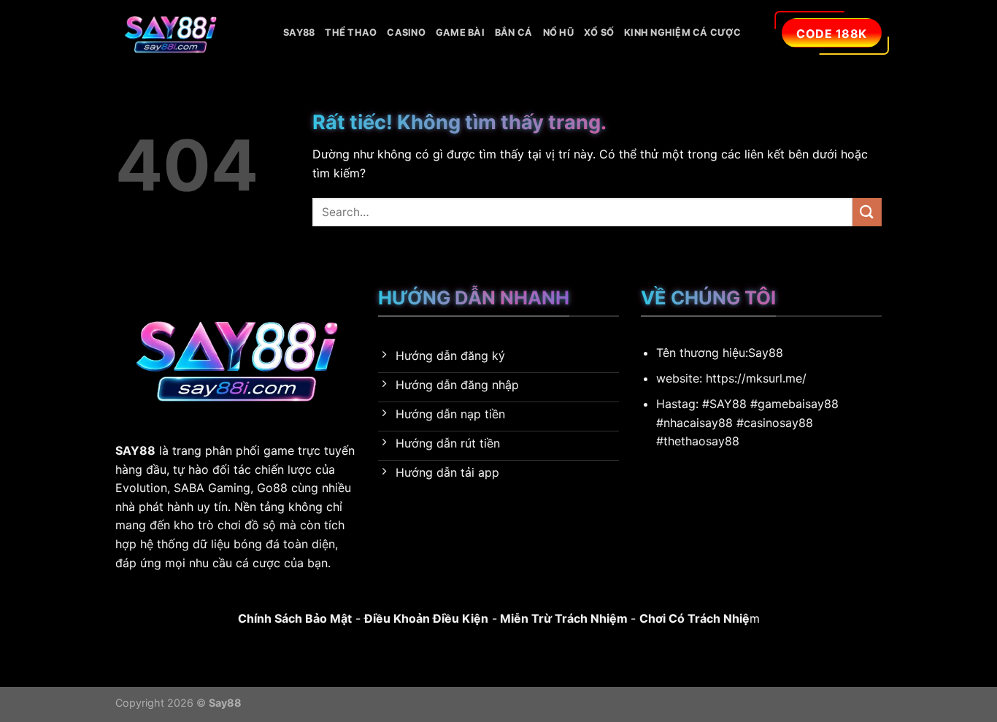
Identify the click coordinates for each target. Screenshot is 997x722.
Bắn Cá (514, 32)
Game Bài (460, 32)
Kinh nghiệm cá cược (682, 32)
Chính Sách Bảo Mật (295, 618)
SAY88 (299, 32)
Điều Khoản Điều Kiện (426, 618)
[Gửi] (867, 212)
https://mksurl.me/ (756, 378)
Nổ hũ (558, 32)
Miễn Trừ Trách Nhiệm (562, 618)
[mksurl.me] (188, 33)
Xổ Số (599, 32)
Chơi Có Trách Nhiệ (694, 618)
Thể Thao (351, 32)
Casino (406, 32)
